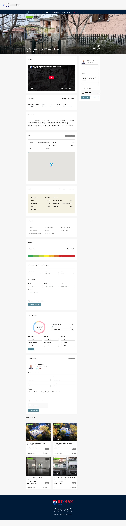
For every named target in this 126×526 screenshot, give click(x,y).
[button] (51, 164)
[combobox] (35, 273)
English (77, 12)
